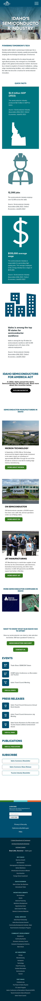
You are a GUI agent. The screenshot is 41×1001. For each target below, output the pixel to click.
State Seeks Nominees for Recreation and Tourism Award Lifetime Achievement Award (24, 725)
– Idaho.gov (20, 851)
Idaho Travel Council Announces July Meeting (23, 715)
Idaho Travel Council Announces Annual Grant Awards (24, 706)
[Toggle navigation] (36, 3)
